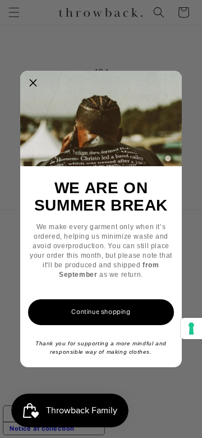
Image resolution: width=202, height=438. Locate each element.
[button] (33, 83)
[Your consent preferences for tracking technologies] (191, 328)
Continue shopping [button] (100, 312)
